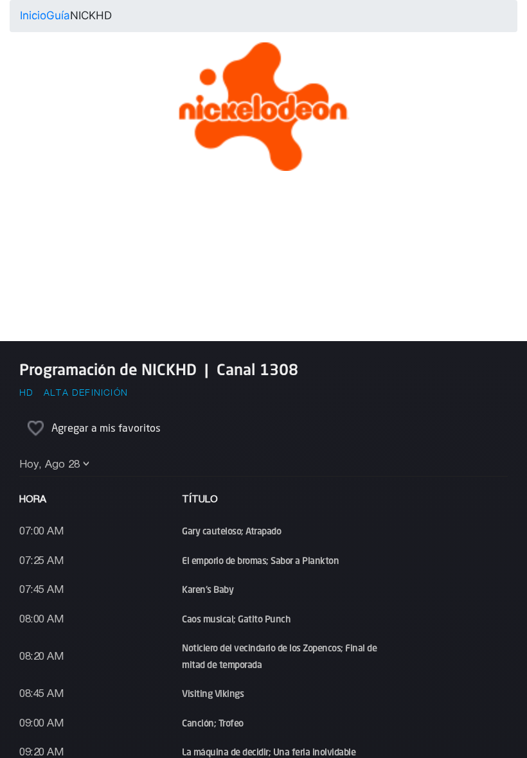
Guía (58, 15)
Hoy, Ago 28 (49, 465)
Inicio (33, 15)
